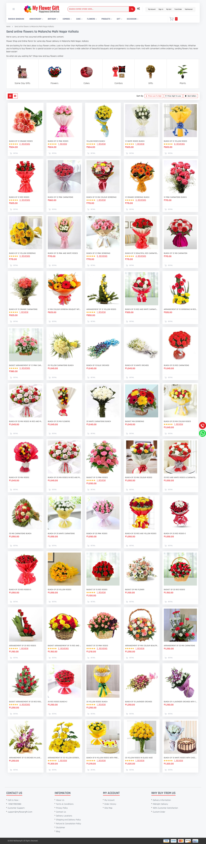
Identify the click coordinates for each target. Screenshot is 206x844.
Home (8, 26)
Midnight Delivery (160, 804)
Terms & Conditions (65, 804)
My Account (152, 9)
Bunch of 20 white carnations (61, 533)
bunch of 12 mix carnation (175, 253)
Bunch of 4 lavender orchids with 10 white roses (180, 701)
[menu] (85, 19)
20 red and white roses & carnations (180, 477)
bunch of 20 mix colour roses (138, 477)
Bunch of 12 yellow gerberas (22, 253)
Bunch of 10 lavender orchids (138, 701)
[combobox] (101, 9)
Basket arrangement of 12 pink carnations (25, 365)
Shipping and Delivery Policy (68, 819)
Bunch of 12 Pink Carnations (60, 197)
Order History (110, 804)
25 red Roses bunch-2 (57, 701)
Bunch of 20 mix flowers (59, 421)
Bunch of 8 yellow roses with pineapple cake (103, 757)
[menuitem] (16, 19)
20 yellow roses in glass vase (139, 757)
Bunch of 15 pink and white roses (63, 253)
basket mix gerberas (134, 421)
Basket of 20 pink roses (97, 645)
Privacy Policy (62, 808)
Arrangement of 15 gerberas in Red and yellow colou (180, 309)
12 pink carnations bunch (175, 197)
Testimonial (189, 9)
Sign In (161, 9)
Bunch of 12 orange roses (21, 141)
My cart (168, 9)
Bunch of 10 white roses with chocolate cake (180, 757)
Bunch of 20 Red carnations (176, 365)
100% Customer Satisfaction (165, 808)
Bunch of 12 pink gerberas (98, 253)
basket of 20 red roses (174, 589)
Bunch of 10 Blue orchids (97, 365)
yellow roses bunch (95, 141)
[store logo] (41, 9)
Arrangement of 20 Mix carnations (179, 645)
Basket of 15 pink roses (97, 477)
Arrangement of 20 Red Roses (22, 645)
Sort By (139, 95)
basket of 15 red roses (96, 589)
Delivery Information (162, 800)
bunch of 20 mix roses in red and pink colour (25, 421)
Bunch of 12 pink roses (58, 141)
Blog (58, 831)
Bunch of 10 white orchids (137, 365)
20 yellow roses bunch (96, 701)
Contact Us (61, 811)
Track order (178, 9)
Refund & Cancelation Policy (68, 823)
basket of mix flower (134, 589)
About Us (60, 800)
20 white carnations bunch (98, 421)
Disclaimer (60, 827)
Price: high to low (174, 96)
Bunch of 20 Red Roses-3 (20, 589)
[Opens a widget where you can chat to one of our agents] (19, 828)
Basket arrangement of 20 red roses (25, 701)
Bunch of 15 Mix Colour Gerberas (101, 197)
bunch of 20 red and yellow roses (140, 533)
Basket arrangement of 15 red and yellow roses (64, 645)
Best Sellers (191, 96)
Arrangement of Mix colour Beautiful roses (141, 645)
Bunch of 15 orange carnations (23, 309)
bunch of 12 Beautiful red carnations (141, 253)
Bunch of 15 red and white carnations (141, 309)
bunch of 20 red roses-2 (175, 533)
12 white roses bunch (134, 141)
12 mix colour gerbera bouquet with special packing (64, 309)
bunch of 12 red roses (19, 197)
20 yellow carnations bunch (61, 365)
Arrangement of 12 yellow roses (101, 309)
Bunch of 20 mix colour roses (177, 421)
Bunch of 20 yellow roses (59, 589)
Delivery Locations (64, 815)
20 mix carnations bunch (20, 533)
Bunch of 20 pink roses (96, 533)
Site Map (108, 808)
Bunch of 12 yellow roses (175, 141)
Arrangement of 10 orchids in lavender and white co (25, 757)
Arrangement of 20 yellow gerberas (64, 757)
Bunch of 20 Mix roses (19, 477)
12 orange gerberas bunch (137, 197)
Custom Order (159, 811)
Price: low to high (155, 96)
